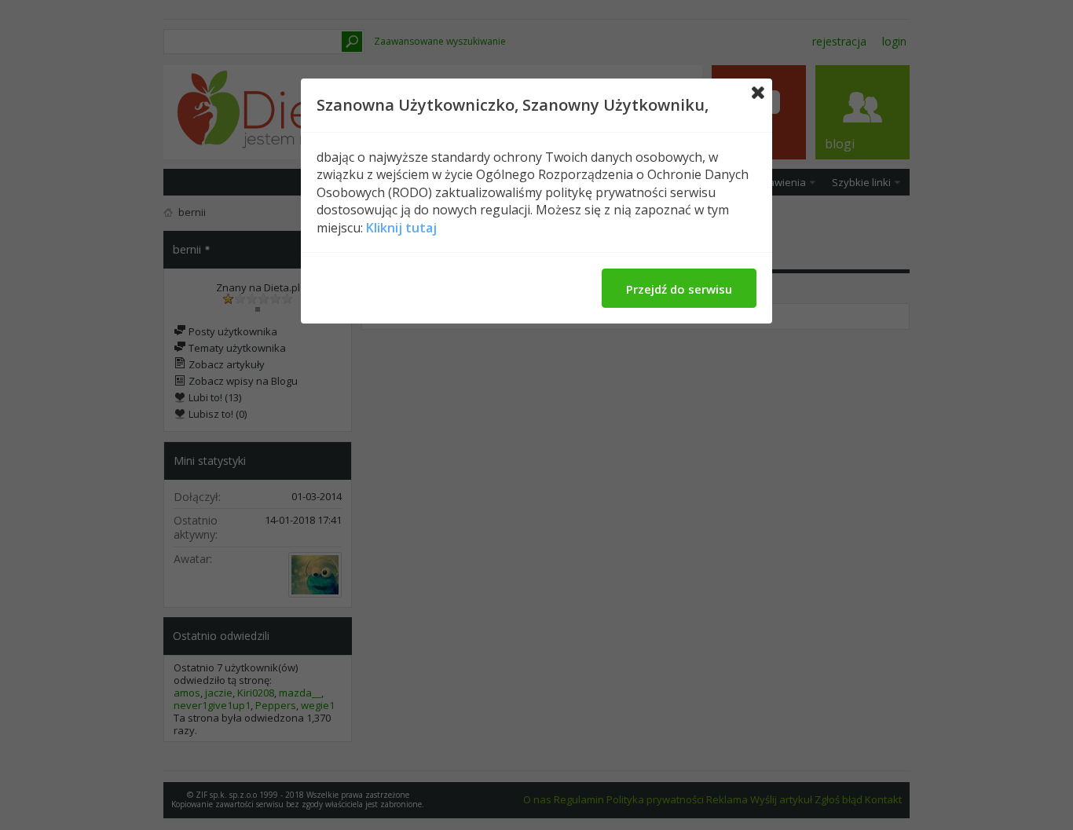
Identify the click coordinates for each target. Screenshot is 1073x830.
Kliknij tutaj (401, 227)
